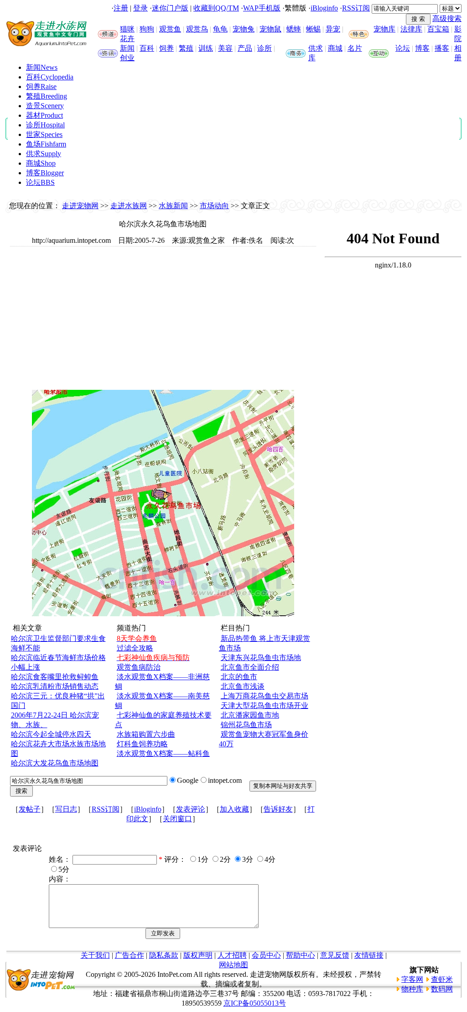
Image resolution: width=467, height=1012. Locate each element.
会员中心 (266, 955)
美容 (225, 48)
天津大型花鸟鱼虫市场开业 (264, 705)
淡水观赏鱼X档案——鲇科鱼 (163, 753)
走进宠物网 (80, 206)
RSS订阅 (356, 8)
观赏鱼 (170, 29)
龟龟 (220, 29)
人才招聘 (232, 955)
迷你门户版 (170, 8)
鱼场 (46, 144)
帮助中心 (300, 955)
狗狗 (147, 29)
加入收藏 (234, 809)
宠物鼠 (270, 29)
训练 (205, 48)
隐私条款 (163, 955)
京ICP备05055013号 (254, 1003)
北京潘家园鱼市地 (250, 715)
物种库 (412, 989)
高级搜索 (447, 18)
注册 (121, 8)
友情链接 (369, 955)
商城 (335, 48)
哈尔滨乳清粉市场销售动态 (55, 686)
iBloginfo (324, 8)
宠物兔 (243, 29)
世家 (44, 134)
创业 (127, 58)
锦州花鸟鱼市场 (246, 725)
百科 (147, 48)
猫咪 (127, 29)
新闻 (127, 48)
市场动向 (214, 206)
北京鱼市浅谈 (243, 686)
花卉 (127, 38)
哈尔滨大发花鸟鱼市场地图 (55, 763)
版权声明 (198, 955)
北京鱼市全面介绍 (250, 667)
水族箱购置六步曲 (146, 734)
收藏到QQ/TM (216, 8)
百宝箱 (438, 29)
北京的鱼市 (239, 677)
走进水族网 (128, 206)
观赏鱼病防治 (139, 667)
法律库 (411, 29)
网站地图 (233, 965)
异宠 (333, 29)
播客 (442, 48)
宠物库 (384, 29)
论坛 (402, 48)
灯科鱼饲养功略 (142, 744)
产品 (245, 48)
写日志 (66, 809)
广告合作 (129, 955)
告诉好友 (278, 809)
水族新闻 (173, 206)
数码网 (442, 989)
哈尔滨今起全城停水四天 (51, 734)
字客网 (412, 979)
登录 (140, 8)
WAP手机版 (261, 8)
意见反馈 (334, 955)
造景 (45, 106)
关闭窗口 (177, 819)
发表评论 (190, 809)
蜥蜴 (313, 29)
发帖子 (30, 809)
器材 (44, 115)
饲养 (166, 48)
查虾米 (442, 979)
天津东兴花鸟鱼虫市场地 (261, 657)
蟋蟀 (293, 29)
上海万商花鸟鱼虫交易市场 (264, 696)
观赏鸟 (197, 29)
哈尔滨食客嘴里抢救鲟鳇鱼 (55, 677)
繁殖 (186, 48)
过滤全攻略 (135, 648)
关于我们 (95, 955)
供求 (315, 48)
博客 (422, 48)
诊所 (264, 48)
